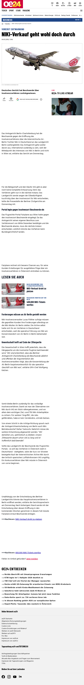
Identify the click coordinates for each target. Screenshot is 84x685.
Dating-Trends (65, 15)
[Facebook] (3, 676)
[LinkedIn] (20, 676)
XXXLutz (57, 15)
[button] (55, 112)
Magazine (26, 10)
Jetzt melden (32, 558)
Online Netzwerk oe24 (10, 611)
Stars (18, 10)
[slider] (62, 112)
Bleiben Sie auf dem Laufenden (13, 669)
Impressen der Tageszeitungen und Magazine (17, 661)
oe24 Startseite (7, 618)
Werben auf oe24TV (9, 633)
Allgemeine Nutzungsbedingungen (14, 621)
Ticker (4, 10)
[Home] (2, 24)
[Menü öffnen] (81, 10)
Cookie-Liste (6, 626)
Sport (11, 10)
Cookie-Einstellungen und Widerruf (14, 628)
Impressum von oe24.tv (10, 641)
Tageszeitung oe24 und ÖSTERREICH (15, 646)
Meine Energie (49, 15)
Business (7, 19)
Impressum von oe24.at (10, 638)
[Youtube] (14, 676)
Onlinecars (74, 15)
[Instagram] (9, 676)
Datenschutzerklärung (9, 623)
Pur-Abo (4, 636)
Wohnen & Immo (38, 15)
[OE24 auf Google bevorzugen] (41, 99)
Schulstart (28, 15)
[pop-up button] (75, 112)
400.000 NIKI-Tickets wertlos (28, 552)
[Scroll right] (81, 15)
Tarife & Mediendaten (9, 656)
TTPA (3, 663)
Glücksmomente (19, 15)
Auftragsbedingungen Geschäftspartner (16, 653)
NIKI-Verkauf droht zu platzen (28, 519)
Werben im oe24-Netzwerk (11, 631)
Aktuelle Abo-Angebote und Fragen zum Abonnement (21, 658)
